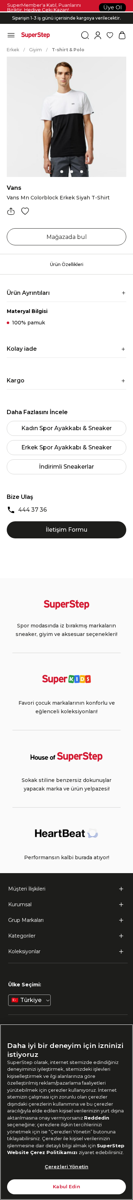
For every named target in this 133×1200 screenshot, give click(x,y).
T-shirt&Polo (68, 49)
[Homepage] (35, 35)
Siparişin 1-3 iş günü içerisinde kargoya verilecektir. (66, 16)
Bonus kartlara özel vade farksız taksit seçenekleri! (67, 12)
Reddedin (96, 1118)
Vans (14, 187)
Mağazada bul (66, 237)
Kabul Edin (66, 1186)
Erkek (13, 49)
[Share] (11, 211)
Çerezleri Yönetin (66, 1166)
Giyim (35, 49)
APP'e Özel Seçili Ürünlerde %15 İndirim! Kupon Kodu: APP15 (66, 22)
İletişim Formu (66, 529)
